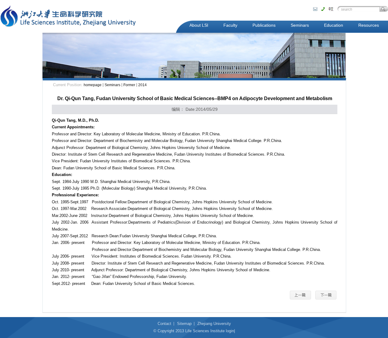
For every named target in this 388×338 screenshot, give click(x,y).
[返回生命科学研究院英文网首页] (68, 16)
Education (333, 25)
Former (129, 85)
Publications (264, 25)
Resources (368, 25)
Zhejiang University (214, 323)
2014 (142, 85)
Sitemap (184, 323)
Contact (164, 323)
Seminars (300, 25)
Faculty (230, 25)
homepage (93, 85)
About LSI (198, 25)
